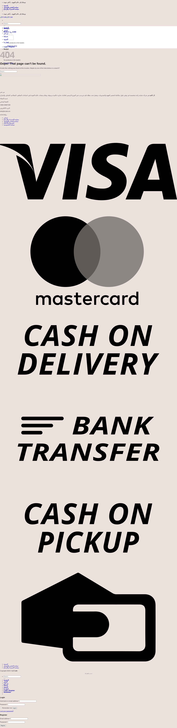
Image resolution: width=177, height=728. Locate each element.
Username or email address (9, 701)
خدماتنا (6, 36)
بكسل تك (87, 673)
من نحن (6, 33)
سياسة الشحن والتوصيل (11, 7)
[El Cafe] (6, 17)
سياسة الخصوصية (9, 125)
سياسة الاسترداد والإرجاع (11, 9)
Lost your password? (7, 711)
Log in (14, 708)
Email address (5, 718)
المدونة (6, 5)
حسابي (6, 118)
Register (3, 725)
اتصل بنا (6, 42)
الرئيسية (6, 27)
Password (3, 704)
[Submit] (0, 73)
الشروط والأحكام (9, 123)
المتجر (6, 30)
